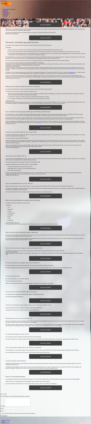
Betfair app (5, 11)
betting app (39, 122)
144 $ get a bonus (45, 24)
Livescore (5, 16)
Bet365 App (5, 15)
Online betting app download (9, 9)
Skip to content (4, 1)
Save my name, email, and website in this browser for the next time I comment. (18, 413)
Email (2, 410)
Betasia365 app (6, 12)
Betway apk (5, 14)
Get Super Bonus (45, 82)
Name (2, 408)
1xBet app (5, 10)
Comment (3, 406)
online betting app (71, 72)
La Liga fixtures (5, 420)
